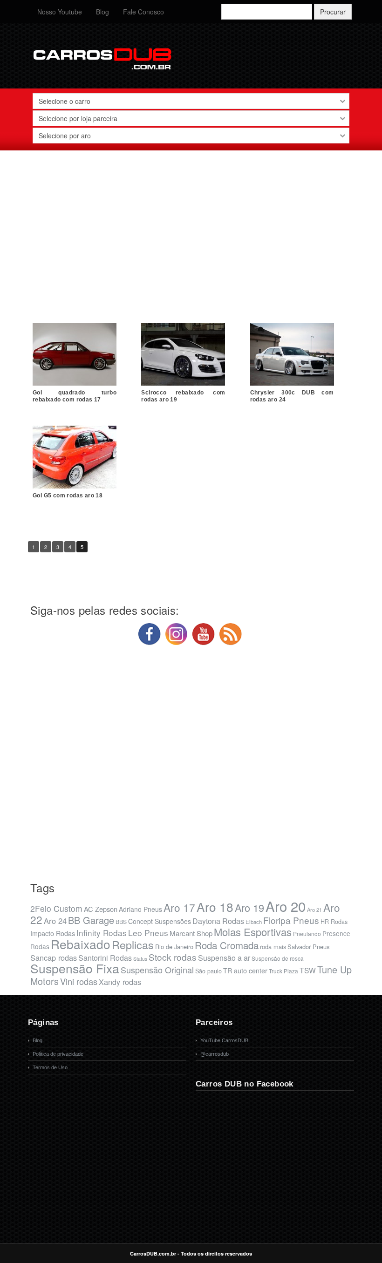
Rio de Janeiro (174, 946)
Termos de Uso (50, 1067)
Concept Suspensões (159, 921)
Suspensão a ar (224, 957)
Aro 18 (215, 906)
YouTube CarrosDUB (224, 1040)
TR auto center (245, 970)
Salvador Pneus (308, 946)
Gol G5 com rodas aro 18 (67, 495)
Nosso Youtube (59, 11)
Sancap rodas (53, 957)
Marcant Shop (191, 933)
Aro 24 (55, 920)
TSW (308, 970)
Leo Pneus (148, 932)
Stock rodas (173, 957)
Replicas (133, 944)
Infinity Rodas (101, 932)
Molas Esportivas (253, 931)
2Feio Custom (56, 908)
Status (140, 958)
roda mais (273, 946)
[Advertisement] (191, 225)
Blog (102, 11)
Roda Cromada (227, 945)
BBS (121, 921)
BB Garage (91, 920)
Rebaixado (80, 943)
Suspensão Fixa (74, 968)
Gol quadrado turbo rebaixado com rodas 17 (74, 396)
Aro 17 (179, 907)
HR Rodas (334, 921)
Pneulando (307, 933)
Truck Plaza (283, 971)
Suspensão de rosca (278, 958)
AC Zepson (100, 909)
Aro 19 (249, 907)
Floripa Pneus (291, 920)
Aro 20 (286, 906)
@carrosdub (214, 1054)
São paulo (208, 971)
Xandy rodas (120, 981)
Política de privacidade (58, 1054)
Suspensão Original (157, 970)
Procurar (333, 11)
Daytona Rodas (218, 921)
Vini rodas (78, 981)
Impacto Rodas (52, 933)
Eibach (254, 921)
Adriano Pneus (140, 909)
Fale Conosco (143, 11)
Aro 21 (314, 909)
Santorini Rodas (105, 957)
